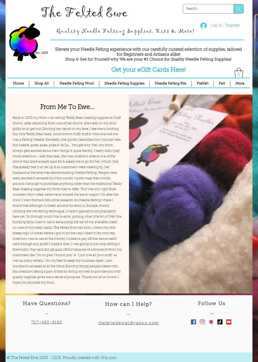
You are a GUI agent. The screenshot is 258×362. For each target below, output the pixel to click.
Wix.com (109, 358)
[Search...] (238, 8)
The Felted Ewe (84, 13)
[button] (239, 73)
